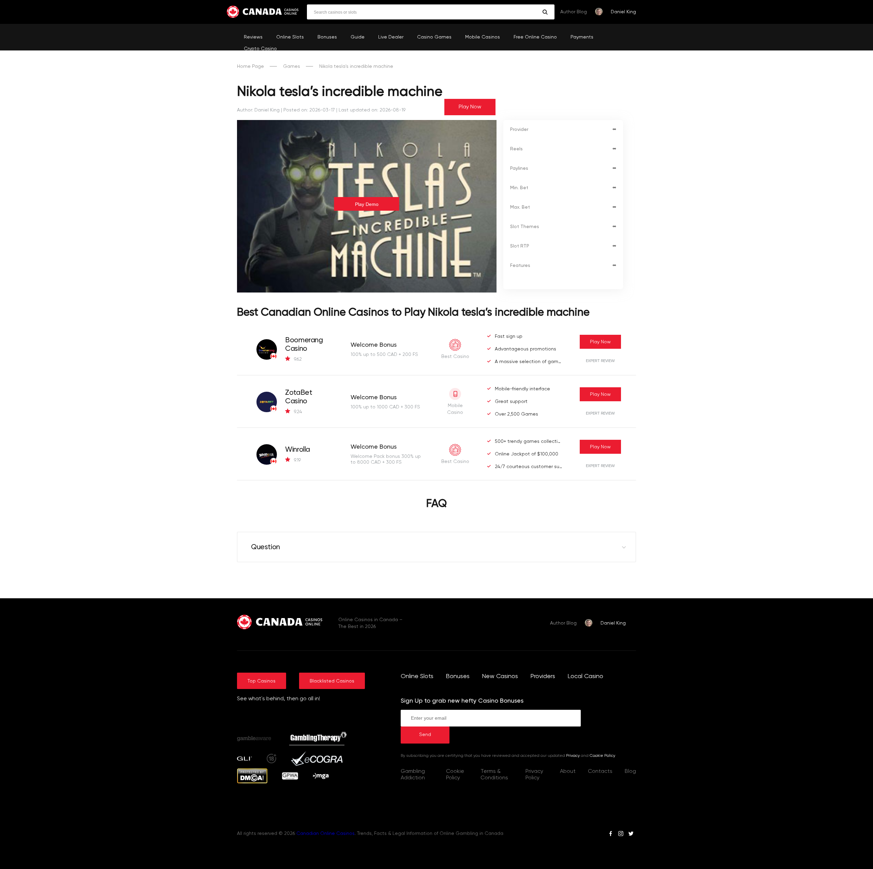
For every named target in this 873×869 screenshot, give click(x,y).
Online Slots (290, 37)
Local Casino (585, 676)
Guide (358, 37)
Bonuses (327, 37)
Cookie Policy (602, 756)
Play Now (470, 107)
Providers (542, 676)
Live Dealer (390, 37)
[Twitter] (631, 834)
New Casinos (500, 676)
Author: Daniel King (258, 110)
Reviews (253, 37)
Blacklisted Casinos (332, 681)
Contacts (600, 771)
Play (600, 342)
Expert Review (600, 361)
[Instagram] (620, 834)
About (568, 771)
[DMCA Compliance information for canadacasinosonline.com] (252, 782)
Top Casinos (262, 681)
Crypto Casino (260, 48)
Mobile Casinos (482, 37)
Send (425, 734)
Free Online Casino (535, 37)
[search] (545, 12)
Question (265, 547)
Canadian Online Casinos (325, 833)
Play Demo (367, 204)
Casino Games (434, 37)
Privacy (573, 756)
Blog (630, 771)
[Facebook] (610, 834)
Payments (582, 37)
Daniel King (623, 12)
